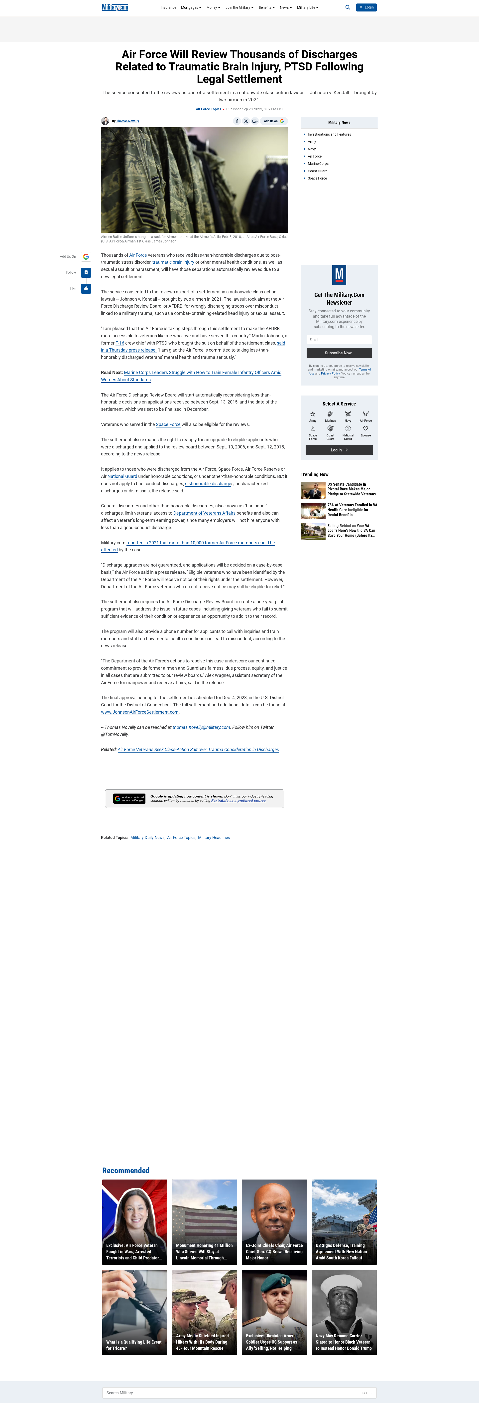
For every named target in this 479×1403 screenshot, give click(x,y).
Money (212, 7)
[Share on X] (246, 121)
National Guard (122, 476)
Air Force (138, 255)
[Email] (255, 121)
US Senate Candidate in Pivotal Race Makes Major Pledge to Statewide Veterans (352, 489)
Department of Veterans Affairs (204, 513)
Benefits (265, 7)
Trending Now (315, 474)
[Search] (347, 7)
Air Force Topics (208, 109)
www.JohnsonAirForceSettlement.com (140, 712)
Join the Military (238, 7)
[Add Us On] (86, 257)
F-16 (120, 343)
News (284, 7)
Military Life (306, 7)
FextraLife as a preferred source (238, 800)
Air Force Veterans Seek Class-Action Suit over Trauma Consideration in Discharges (198, 749)
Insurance (168, 7)
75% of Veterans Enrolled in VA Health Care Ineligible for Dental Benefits (352, 510)
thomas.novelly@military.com (201, 727)
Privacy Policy (330, 373)
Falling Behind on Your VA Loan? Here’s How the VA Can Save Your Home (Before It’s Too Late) (351, 530)
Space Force (168, 424)
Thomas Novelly (127, 121)
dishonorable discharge (208, 483)
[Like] (86, 289)
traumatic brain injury (173, 262)
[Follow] (86, 273)
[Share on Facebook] (237, 121)
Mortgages (189, 7)
